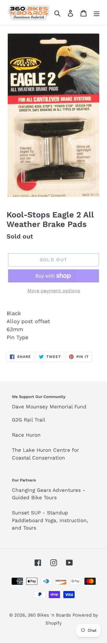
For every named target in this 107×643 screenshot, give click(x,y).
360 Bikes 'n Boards (49, 615)
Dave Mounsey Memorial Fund (49, 407)
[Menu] (96, 13)
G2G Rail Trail (28, 420)
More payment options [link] (53, 290)
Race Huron (26, 435)
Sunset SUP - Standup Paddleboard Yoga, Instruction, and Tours (50, 520)
